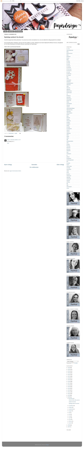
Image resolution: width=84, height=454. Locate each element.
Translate (76, 363)
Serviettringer (69, 103)
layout (68, 164)
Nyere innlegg (8, 164)
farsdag (68, 144)
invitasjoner (69, 153)
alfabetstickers (69, 112)
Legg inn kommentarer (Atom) (15, 170)
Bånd (68, 59)
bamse (68, 114)
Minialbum (69, 95)
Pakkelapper (69, 98)
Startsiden (34, 164)
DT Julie (68, 64)
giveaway (68, 149)
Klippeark (68, 89)
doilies (68, 136)
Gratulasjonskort (70, 83)
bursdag (68, 127)
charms (68, 131)
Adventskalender (70, 50)
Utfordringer (10, 31)
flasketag (68, 145)
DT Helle (68, 62)
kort (67, 161)
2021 (69, 376)
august (70, 410)
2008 (69, 425)
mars (70, 419)
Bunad (68, 58)
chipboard (68, 133)
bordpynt (68, 123)
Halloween (69, 84)
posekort (68, 174)
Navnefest (69, 97)
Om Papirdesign (18, 31)
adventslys (69, 111)
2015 (69, 386)
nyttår (68, 170)
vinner (68, 188)
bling (67, 116)
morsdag (68, 167)
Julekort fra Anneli (72, 401)
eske (67, 142)
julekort (68, 156)
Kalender (68, 87)
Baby (68, 51)
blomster (68, 117)
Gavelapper (69, 80)
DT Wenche (69, 73)
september (71, 409)
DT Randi (68, 65)
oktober (70, 407)
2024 (69, 371)
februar (70, 421)
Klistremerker (69, 90)
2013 (69, 390)
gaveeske (68, 147)
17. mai (68, 48)
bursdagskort (69, 128)
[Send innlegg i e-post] (20, 133)
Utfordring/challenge (70, 108)
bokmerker (69, 120)
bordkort (68, 122)
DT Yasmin (69, 75)
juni (70, 414)
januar (70, 422)
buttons (68, 130)
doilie (68, 134)
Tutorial (68, 106)
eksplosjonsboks (70, 141)
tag (67, 183)
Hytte (68, 86)
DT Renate (69, 67)
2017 (69, 383)
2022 (69, 374)
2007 (69, 426)
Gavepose (69, 81)
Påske (68, 101)
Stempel (68, 105)
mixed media (69, 166)
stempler (68, 180)
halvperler (68, 150)
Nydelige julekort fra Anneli (74, 403)
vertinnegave (69, 186)
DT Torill (68, 72)
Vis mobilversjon (34, 167)
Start (5, 31)
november (71, 405)
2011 (69, 393)
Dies (67, 76)
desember (71, 398)
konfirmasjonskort (70, 159)
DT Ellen (68, 61)
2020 (69, 377)
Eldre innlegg (60, 164)
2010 (69, 395)
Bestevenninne (69, 53)
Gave (68, 78)
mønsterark (69, 169)
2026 (69, 367)
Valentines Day (69, 109)
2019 (69, 379)
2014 (69, 388)
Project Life (69, 100)
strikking (68, 181)
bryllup (68, 125)
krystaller (68, 163)
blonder (68, 119)
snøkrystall (69, 178)
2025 (69, 369)
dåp (67, 139)
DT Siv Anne (69, 69)
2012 (69, 391)
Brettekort (68, 56)
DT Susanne (69, 70)
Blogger (47, 444)
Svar (8, 143)
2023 (69, 372)
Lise (8, 139)
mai (70, 416)
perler (68, 172)
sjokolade (68, 177)
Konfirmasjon (69, 92)
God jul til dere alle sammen (74, 400)
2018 (69, 381)
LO (67, 94)
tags (67, 185)
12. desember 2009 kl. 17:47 (15, 139)
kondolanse (69, 158)
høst (67, 152)
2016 (69, 384)
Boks (68, 54)
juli (69, 412)
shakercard (69, 175)
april (70, 417)
